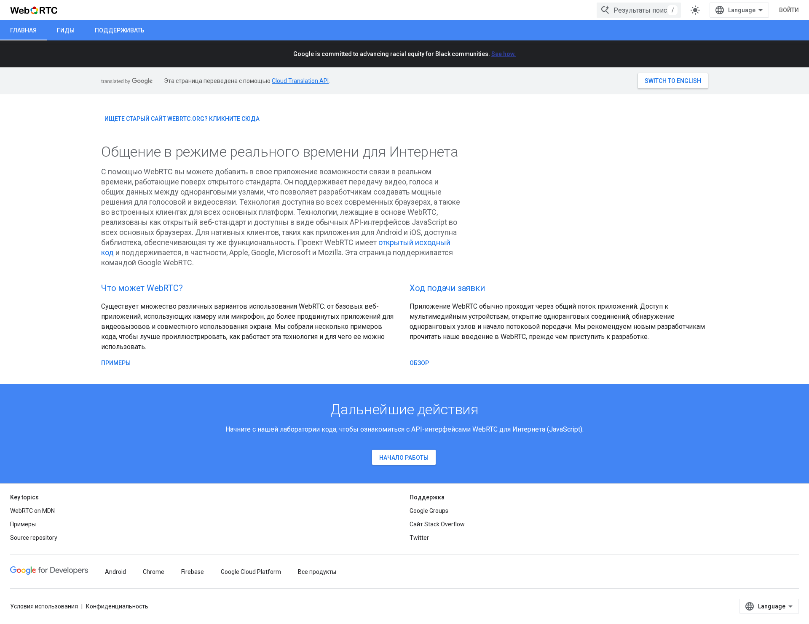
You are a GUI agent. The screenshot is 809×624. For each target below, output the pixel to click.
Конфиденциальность (117, 606)
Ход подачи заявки (447, 288)
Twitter (419, 537)
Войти (789, 10)
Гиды (66, 30)
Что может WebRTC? (142, 288)
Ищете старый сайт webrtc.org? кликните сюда (182, 118)
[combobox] (639, 10)
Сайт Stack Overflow (437, 524)
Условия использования (44, 606)
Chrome (153, 571)
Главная (23, 30)
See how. (503, 54)
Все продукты (317, 571)
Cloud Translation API (300, 80)
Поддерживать (120, 30)
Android (115, 571)
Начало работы (404, 457)
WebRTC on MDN (32, 510)
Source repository (33, 537)
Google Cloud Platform (251, 571)
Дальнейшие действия (404, 409)
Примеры (116, 363)
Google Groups (429, 510)
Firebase (192, 571)
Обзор (419, 363)
